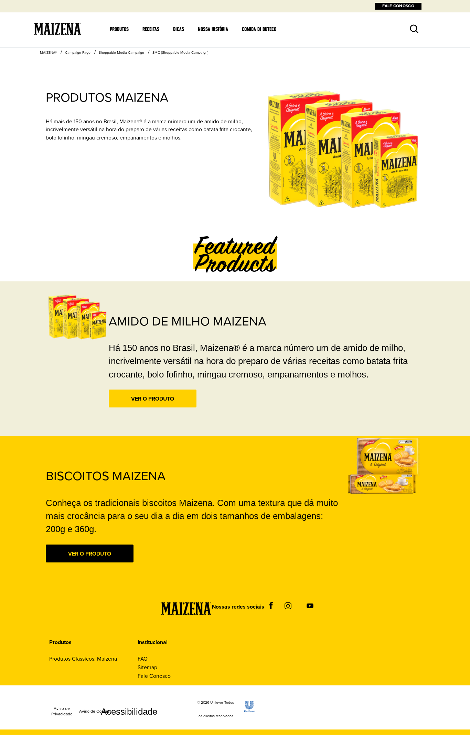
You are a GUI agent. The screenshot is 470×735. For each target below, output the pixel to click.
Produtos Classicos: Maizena (83, 659)
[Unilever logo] (249, 710)
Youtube (310, 605)
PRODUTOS (119, 29)
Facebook (271, 605)
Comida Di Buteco (259, 29)
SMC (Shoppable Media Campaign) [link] (180, 52)
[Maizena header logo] (57, 43)
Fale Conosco (154, 676)
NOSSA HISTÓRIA (213, 29)
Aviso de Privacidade (62, 711)
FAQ (143, 659)
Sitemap (147, 667)
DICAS (178, 29)
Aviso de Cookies (95, 711)
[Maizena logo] (181, 624)
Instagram (288, 605)
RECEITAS (150, 29)
